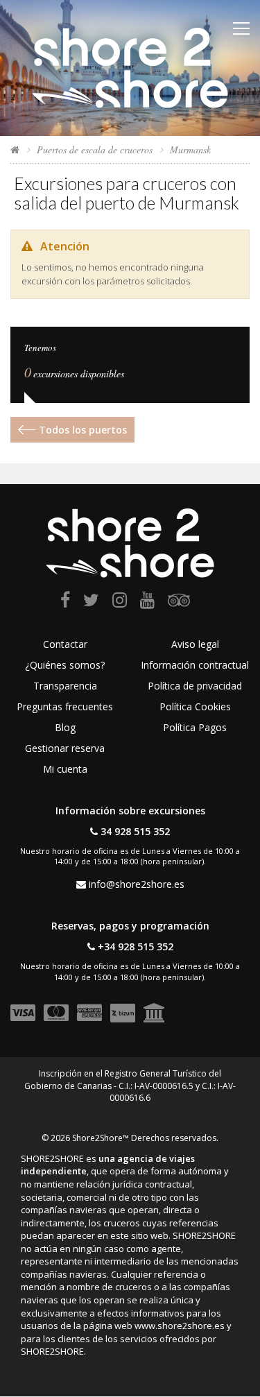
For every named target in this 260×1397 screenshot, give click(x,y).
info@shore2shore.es (136, 884)
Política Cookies (195, 706)
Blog (65, 727)
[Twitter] (91, 602)
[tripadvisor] (179, 602)
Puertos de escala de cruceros (95, 149)
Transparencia (65, 685)
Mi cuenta (65, 768)
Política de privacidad (195, 685)
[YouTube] (147, 602)
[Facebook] (65, 602)
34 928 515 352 (135, 831)
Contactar (65, 644)
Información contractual (195, 664)
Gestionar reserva (65, 748)
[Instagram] (119, 602)
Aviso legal (195, 644)
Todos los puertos (83, 429)
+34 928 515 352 (135, 946)
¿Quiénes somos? (65, 664)
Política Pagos (195, 727)
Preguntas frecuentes (65, 706)
